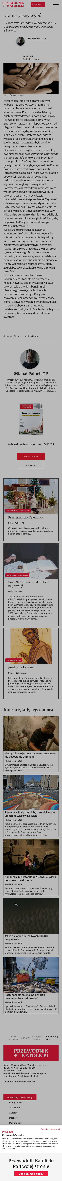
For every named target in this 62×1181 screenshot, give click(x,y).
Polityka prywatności (50, 1129)
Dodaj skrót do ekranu (31, 1174)
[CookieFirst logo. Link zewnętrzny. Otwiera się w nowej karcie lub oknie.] (7, 1132)
